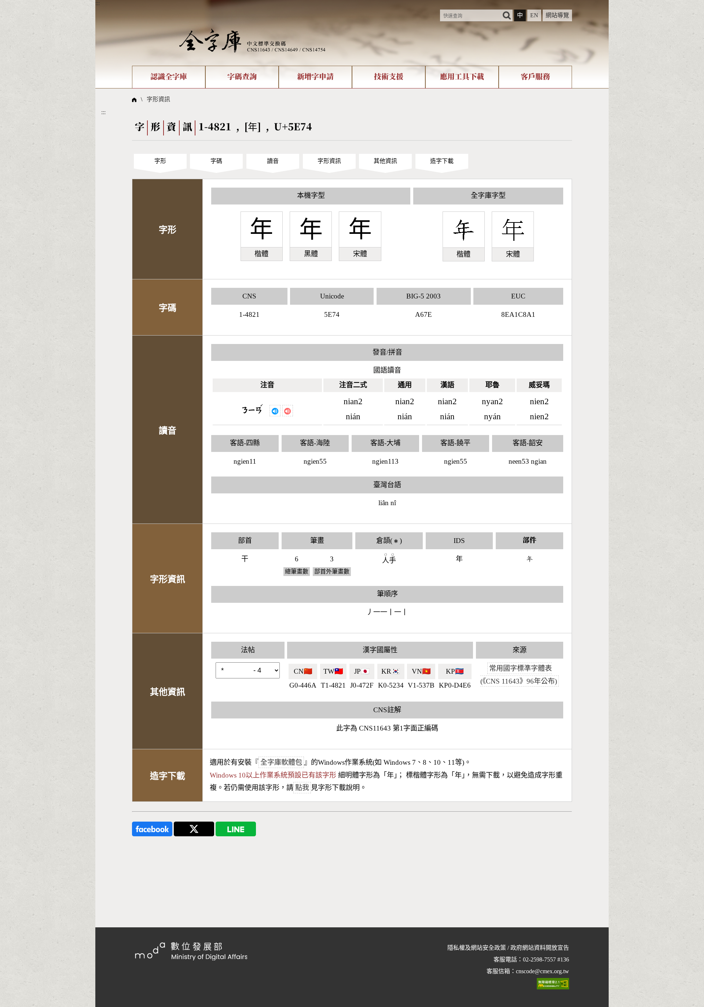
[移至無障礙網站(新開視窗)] (553, 983)
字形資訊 (158, 99)
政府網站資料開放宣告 (539, 948)
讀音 (273, 161)
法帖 (248, 650)
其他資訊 (385, 161)
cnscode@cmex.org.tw (542, 971)
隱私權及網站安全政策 (476, 948)
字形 (160, 161)
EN (534, 15)
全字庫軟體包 (281, 762)
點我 (302, 788)
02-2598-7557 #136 (546, 959)
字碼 (216, 161)
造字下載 (442, 161)
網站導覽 (557, 15)
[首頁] (252, 40)
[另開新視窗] (152, 828)
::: (97, 3)
